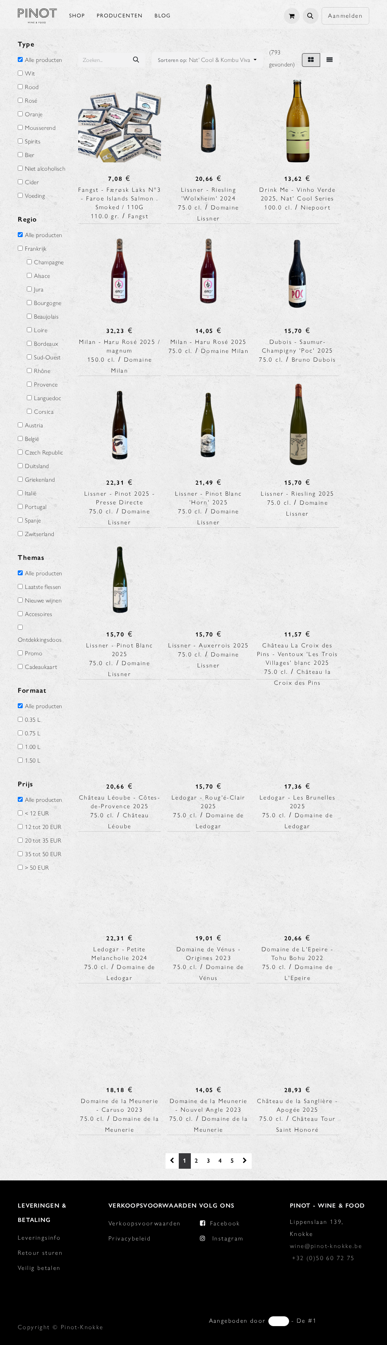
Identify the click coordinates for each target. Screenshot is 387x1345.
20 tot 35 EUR (43, 840)
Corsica (44, 411)
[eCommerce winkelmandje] (292, 16)
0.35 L (32, 719)
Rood (32, 87)
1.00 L (32, 747)
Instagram (228, 1238)
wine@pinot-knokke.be (326, 1245)
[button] (311, 16)
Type (26, 44)
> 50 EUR (37, 867)
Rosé (31, 100)
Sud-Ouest (47, 357)
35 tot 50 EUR (43, 854)
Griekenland (40, 479)
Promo (33, 653)
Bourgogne (47, 303)
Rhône (42, 371)
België (32, 439)
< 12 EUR (37, 813)
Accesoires (38, 614)
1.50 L (32, 760)
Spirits (32, 141)
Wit (30, 73)
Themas (31, 557)
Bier (29, 155)
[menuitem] (77, 16)
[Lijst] (329, 60)
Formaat (32, 690)
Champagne (48, 262)
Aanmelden (345, 15)
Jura (38, 289)
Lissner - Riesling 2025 (297, 493)
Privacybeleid (129, 1238)
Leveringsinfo (39, 1237)
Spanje (33, 520)
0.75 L (32, 733)
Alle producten (43, 60)
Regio (27, 219)
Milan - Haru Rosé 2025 (208, 341)
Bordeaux (46, 343)
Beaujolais (46, 316)
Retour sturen (40, 1252)
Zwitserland (39, 534)
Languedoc (47, 398)
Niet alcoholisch (45, 168)
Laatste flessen (43, 587)
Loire (40, 330)
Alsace (42, 276)
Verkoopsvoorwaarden (144, 1223)
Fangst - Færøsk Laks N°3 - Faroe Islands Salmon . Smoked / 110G (119, 198)
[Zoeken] (136, 60)
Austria (34, 425)
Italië (30, 493)
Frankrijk (35, 248)
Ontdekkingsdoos (40, 639)
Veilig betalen (39, 1267)
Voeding (35, 196)
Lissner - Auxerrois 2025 (208, 645)
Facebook (225, 1223)
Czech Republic (44, 452)
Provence (45, 384)
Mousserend (40, 128)
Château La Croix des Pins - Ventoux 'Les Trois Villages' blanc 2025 (297, 654)
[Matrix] (311, 60)
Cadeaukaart (41, 667)
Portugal (35, 507)
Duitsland (37, 466)
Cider (32, 182)
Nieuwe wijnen (43, 600)
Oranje (33, 114)
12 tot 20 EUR (43, 827)
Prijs (26, 784)
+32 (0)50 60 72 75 (323, 1258)
